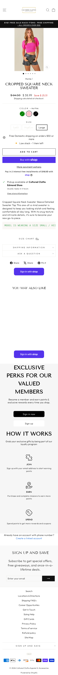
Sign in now (29, 414)
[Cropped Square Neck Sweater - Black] (16, 341)
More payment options (29, 166)
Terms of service (29, 628)
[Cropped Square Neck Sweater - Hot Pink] (12, 341)
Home (28, 78)
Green (22, 114)
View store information (17, 193)
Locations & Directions (29, 596)
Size (29, 122)
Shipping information (29, 247)
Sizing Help (29, 614)
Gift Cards (29, 619)
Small (16, 127)
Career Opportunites (29, 605)
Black (36, 114)
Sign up (29, 423)
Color (29, 108)
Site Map (29, 637)
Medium (28, 127)
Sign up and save (28, 646)
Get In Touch (29, 609)
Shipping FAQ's (29, 600)
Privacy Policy (29, 623)
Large (42, 127)
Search (29, 591)
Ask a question (29, 253)
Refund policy (29, 633)
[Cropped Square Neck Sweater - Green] (9, 341)
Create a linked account (29, 538)
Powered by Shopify (29, 673)
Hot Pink (29, 114)
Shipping (18, 98)
